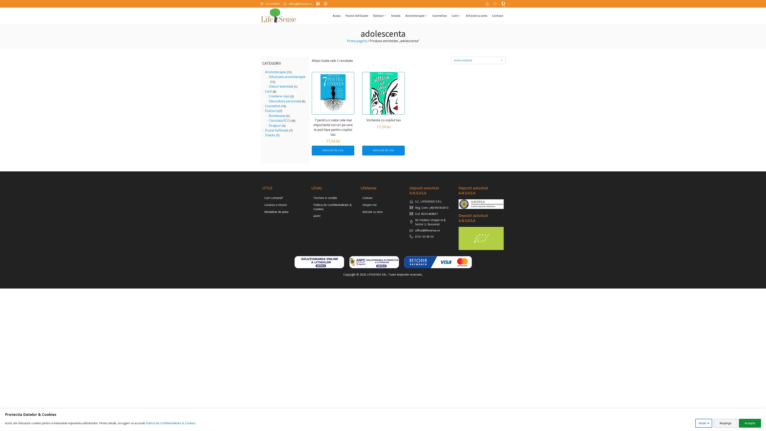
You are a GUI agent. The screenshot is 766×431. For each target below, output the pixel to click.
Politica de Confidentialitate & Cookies (170, 423)
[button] (269, 4)
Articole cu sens (476, 16)
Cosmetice (439, 16)
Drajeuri (275, 125)
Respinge (725, 423)
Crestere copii (279, 96)
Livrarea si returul (275, 205)
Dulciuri (378, 16)
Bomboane (277, 116)
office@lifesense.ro (427, 230)
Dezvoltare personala (285, 101)
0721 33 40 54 (424, 236)
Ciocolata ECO (279, 120)
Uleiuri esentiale (281, 86)
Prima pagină (357, 41)
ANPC (317, 216)
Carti (455, 16)
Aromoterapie (415, 16)
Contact (497, 16)
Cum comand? (273, 198)
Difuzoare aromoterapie (287, 77)
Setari (702, 423)
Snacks (396, 16)
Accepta (750, 423)
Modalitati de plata (276, 212)
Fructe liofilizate (356, 16)
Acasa (337, 16)
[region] (383, 419)
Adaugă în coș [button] (333, 150)
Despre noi (369, 205)
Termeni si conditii (325, 198)
